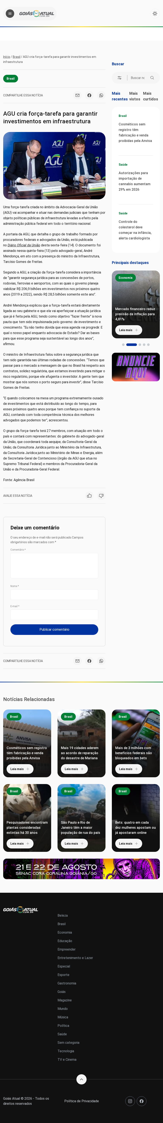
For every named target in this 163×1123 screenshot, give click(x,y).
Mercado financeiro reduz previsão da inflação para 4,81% (135, 314)
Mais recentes (120, 96)
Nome (14, 586)
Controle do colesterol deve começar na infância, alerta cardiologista (135, 230)
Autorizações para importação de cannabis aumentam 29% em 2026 (134, 181)
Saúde (123, 164)
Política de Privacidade (81, 1101)
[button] (123, 344)
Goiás (62, 992)
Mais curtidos (150, 96)
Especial (64, 966)
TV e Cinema (67, 1060)
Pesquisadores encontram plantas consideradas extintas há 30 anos (27, 827)
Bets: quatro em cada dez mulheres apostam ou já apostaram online (135, 827)
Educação (65, 941)
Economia (125, 277)
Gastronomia (67, 983)
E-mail (14, 606)
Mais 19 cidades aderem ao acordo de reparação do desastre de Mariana (79, 753)
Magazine (65, 1000)
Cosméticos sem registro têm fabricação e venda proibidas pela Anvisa (135, 132)
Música (63, 1017)
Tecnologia (66, 1051)
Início (6, 56)
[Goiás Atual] (36, 13)
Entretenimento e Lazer (75, 958)
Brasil (16, 56)
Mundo (63, 1009)
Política (63, 1026)
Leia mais (125, 330)
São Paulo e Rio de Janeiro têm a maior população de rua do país (80, 827)
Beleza (63, 915)
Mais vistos (134, 96)
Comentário (18, 549)
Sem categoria (68, 1043)
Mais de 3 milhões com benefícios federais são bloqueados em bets (133, 753)
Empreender (67, 949)
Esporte (63, 975)
